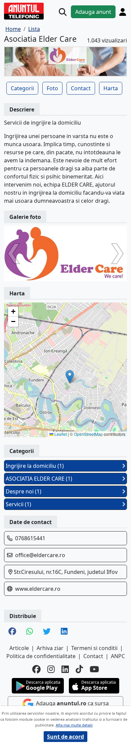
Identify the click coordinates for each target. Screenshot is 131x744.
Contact (81, 88)
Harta (110, 88)
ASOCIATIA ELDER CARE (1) (39, 478)
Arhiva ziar (50, 648)
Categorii (22, 88)
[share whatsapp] (29, 632)
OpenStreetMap (88, 434)
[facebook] (36, 669)
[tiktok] (79, 669)
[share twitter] (47, 632)
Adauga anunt (93, 11)
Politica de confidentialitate (41, 656)
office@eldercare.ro (40, 555)
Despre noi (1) (23, 491)
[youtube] (94, 669)
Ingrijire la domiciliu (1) (35, 466)
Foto (52, 88)
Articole (19, 648)
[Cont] (122, 11)
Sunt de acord (65, 736)
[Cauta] (62, 12)
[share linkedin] (64, 632)
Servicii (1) (18, 504)
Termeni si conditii (94, 648)
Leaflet (60, 434)
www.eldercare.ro (37, 588)
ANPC (118, 656)
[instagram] (51, 669)
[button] (70, 377)
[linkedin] (65, 669)
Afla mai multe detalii (74, 724)
